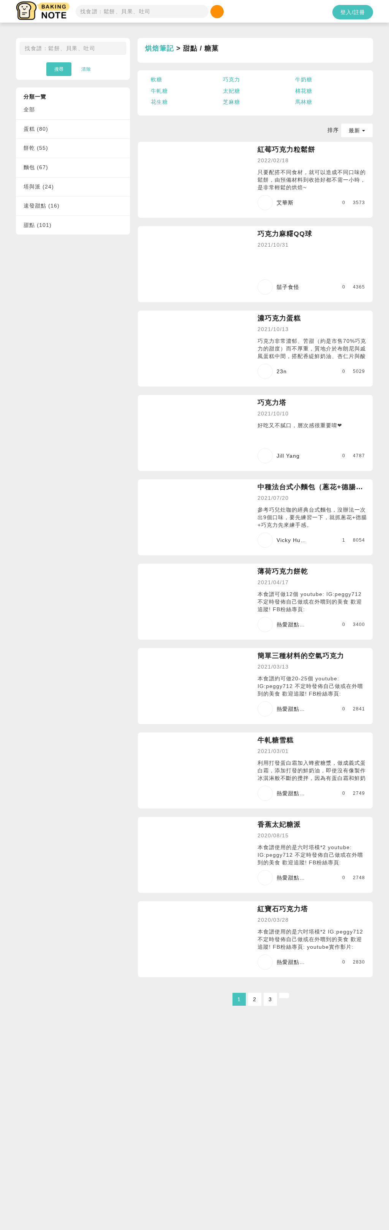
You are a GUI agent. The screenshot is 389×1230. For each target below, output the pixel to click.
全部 (29, 109)
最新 (355, 130)
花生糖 (159, 102)
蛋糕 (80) (36, 129)
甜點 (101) (38, 225)
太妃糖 (231, 91)
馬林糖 (303, 102)
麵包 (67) (36, 167)
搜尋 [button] (58, 69)
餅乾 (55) (36, 148)
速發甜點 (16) (42, 206)
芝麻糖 (231, 102)
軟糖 (156, 79)
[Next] (284, 995)
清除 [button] (86, 69)
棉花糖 (303, 91)
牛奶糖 (303, 79)
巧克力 (231, 79)
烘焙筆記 (159, 48)
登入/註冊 (352, 12)
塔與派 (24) (39, 187)
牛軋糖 (159, 91)
